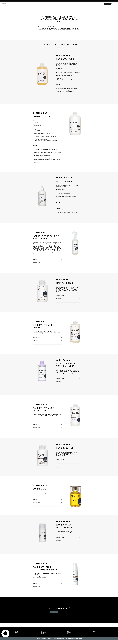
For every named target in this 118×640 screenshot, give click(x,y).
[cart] (116, 4)
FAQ (15, 633)
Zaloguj (113, 3)
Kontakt (68, 631)
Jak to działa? (16, 631)
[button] (114, 4)
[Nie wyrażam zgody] (116, 638)
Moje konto (42, 633)
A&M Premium (69, 632)
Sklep (41, 631)
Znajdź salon (16, 632)
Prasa (67, 633)
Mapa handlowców (43, 632)
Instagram (94, 631)
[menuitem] (10, 4)
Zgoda (81, 638)
